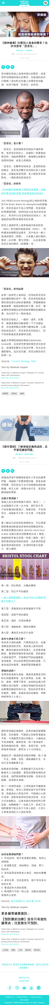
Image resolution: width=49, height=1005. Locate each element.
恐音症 (14, 393)
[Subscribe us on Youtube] (31, 988)
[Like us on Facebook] (10, 988)
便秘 (13, 950)
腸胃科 (28, 950)
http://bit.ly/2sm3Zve (10, 378)
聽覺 (22, 393)
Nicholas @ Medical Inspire (27, 54)
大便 (20, 950)
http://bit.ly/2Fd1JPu (10, 388)
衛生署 (30, 901)
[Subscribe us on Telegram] (38, 988)
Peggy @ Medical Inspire (27, 458)
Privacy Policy (36, 997)
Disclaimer (24, 1000)
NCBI (38, 901)
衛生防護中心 (18, 901)
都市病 (37, 950)
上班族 (5, 950)
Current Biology (21, 361)
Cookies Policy (22, 997)
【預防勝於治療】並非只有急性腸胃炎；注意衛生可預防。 (24, 921)
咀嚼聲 (5, 393)
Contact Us (9, 997)
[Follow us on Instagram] (17, 988)
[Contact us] (24, 988)
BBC (33, 361)
